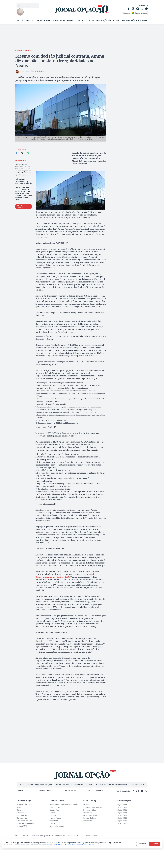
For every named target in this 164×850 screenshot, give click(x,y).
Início (20, 21)
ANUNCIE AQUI (138, 785)
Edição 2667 (121, 807)
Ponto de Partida (90, 815)
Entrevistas (73, 21)
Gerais (52, 812)
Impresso (49, 21)
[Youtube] (137, 8)
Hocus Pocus (55, 818)
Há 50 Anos (141, 21)
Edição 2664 (121, 815)
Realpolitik (87, 821)
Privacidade (45, 791)
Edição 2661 (121, 823)
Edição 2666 (121, 810)
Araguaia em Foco (24, 804)
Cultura (85, 21)
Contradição (22, 815)
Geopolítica (54, 810)
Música (86, 804)
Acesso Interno (96, 791)
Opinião (131, 21)
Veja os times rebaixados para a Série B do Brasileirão (23, 181)
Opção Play (106, 21)
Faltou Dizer (55, 807)
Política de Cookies (63, 845)
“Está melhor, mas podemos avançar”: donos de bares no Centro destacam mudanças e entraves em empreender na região (23, 193)
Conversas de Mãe (24, 821)
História (53, 815)
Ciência (20, 810)
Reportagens (120, 21)
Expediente (22, 791)
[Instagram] (133, 8)
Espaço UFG (22, 826)
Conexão (20, 812)
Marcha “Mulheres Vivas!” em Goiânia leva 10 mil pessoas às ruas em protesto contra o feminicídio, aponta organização (23, 170)
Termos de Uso (88, 845)
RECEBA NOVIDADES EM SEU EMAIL (112, 785)
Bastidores (60, 21)
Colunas (38, 21)
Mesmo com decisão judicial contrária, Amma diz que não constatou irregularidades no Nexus (59, 61)
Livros (52, 823)
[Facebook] (129, 8)
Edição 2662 (121, 821)
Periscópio (87, 812)
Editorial (29, 21)
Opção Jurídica (89, 810)
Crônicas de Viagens (25, 823)
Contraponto (22, 818)
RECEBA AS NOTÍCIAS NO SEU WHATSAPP (74, 785)
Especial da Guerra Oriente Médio (64, 804)
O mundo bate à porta (92, 807)
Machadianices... (57, 826)
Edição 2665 (121, 812)
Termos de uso (69, 791)
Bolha (19, 807)
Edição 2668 (121, 804)
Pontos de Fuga (89, 818)
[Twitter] (142, 8)
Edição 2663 (121, 818)
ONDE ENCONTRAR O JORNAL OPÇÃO (35, 785)
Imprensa (96, 21)
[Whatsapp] (146, 8)
